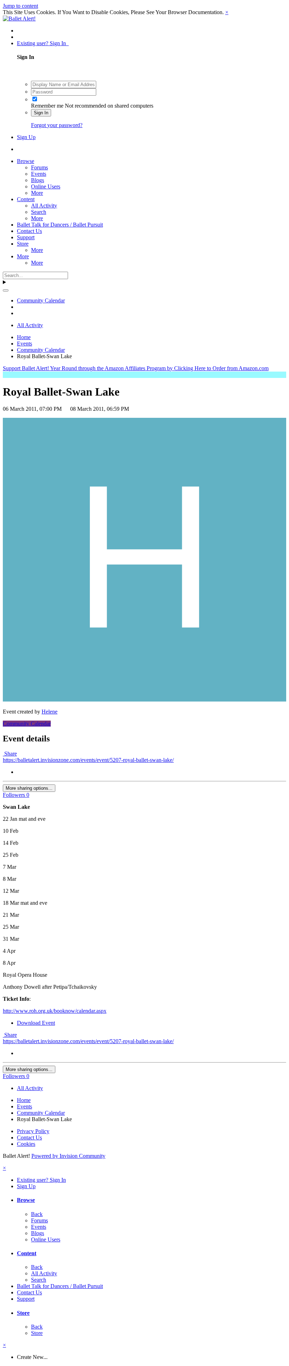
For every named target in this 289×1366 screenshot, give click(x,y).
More (37, 193)
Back (37, 1214)
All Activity (44, 206)
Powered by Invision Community (68, 1156)
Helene (49, 712)
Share (10, 754)
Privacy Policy (33, 1131)
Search (38, 212)
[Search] (5, 290)
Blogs (37, 180)
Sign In (41, 112)
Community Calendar (27, 724)
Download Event (36, 1023)
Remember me (47, 106)
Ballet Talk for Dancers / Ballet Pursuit (60, 225)
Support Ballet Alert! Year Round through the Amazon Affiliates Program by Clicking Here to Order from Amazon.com (136, 368)
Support (26, 237)
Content (26, 199)
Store (23, 244)
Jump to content (20, 6)
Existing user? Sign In (43, 43)
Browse (25, 161)
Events (38, 174)
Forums (39, 167)
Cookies (26, 1144)
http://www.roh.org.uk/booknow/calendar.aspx (54, 1011)
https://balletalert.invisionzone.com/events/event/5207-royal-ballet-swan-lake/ (88, 760)
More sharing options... (29, 788)
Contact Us (29, 231)
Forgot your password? (56, 125)
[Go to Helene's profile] (144, 700)
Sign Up (26, 137)
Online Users (45, 186)
